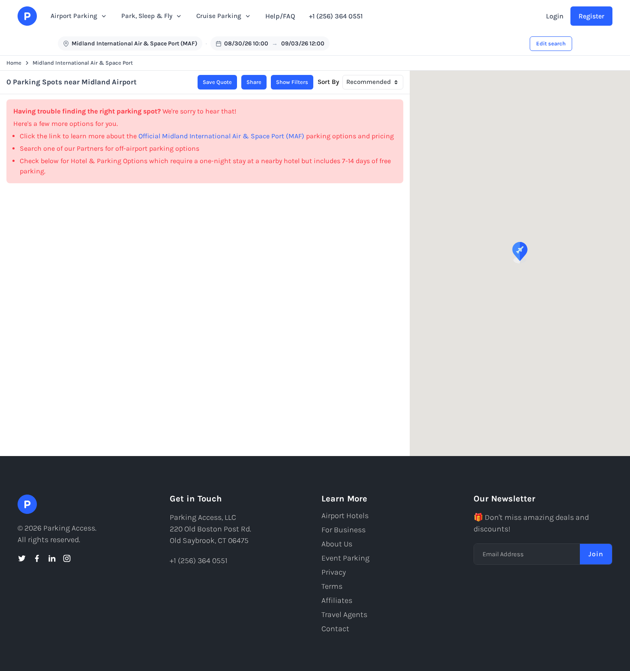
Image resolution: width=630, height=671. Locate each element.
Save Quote (217, 82)
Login (555, 16)
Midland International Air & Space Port (83, 63)
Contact (335, 628)
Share (253, 82)
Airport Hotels (345, 515)
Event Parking (345, 558)
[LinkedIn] (52, 558)
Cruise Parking (218, 16)
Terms (331, 586)
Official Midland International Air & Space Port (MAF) (221, 136)
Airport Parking (74, 16)
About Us (336, 544)
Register (591, 16)
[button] (520, 252)
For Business (343, 529)
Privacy (333, 572)
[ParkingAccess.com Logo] (27, 16)
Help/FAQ (280, 16)
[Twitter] (22, 558)
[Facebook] (37, 558)
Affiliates (336, 600)
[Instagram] (67, 558)
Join (595, 554)
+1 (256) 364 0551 (336, 16)
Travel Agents (344, 614)
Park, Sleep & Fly (146, 16)
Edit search (551, 43)
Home (13, 63)
